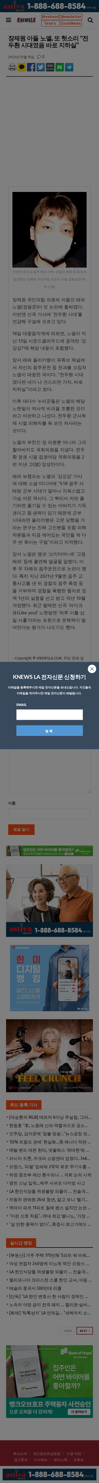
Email (21, 704)
